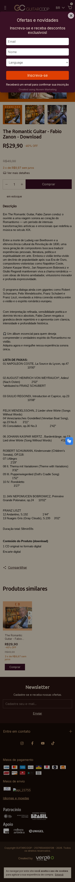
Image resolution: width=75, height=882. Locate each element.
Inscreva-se (37, 75)
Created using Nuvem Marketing (38, 89)
